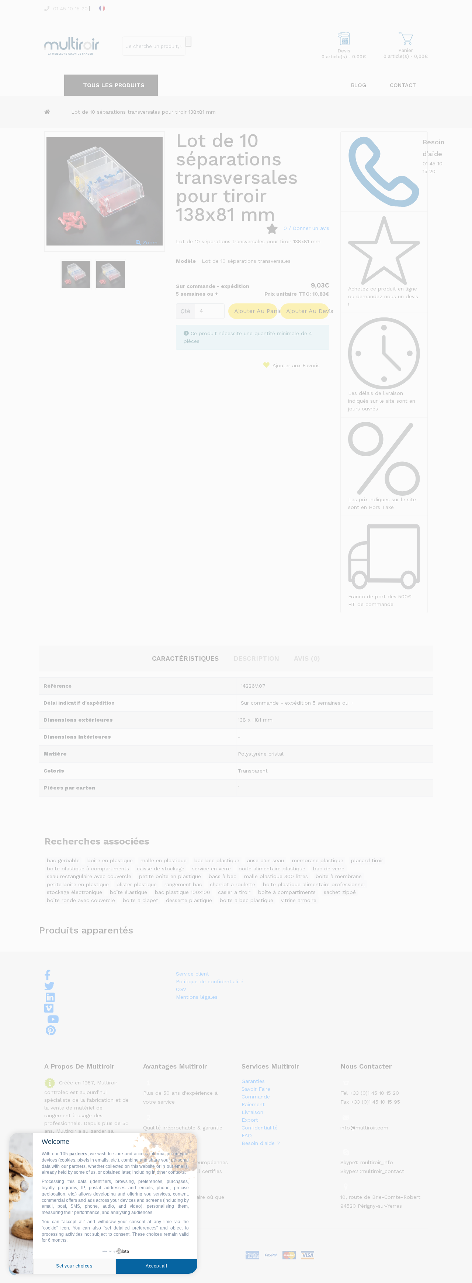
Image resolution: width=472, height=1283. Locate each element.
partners (78, 1153)
